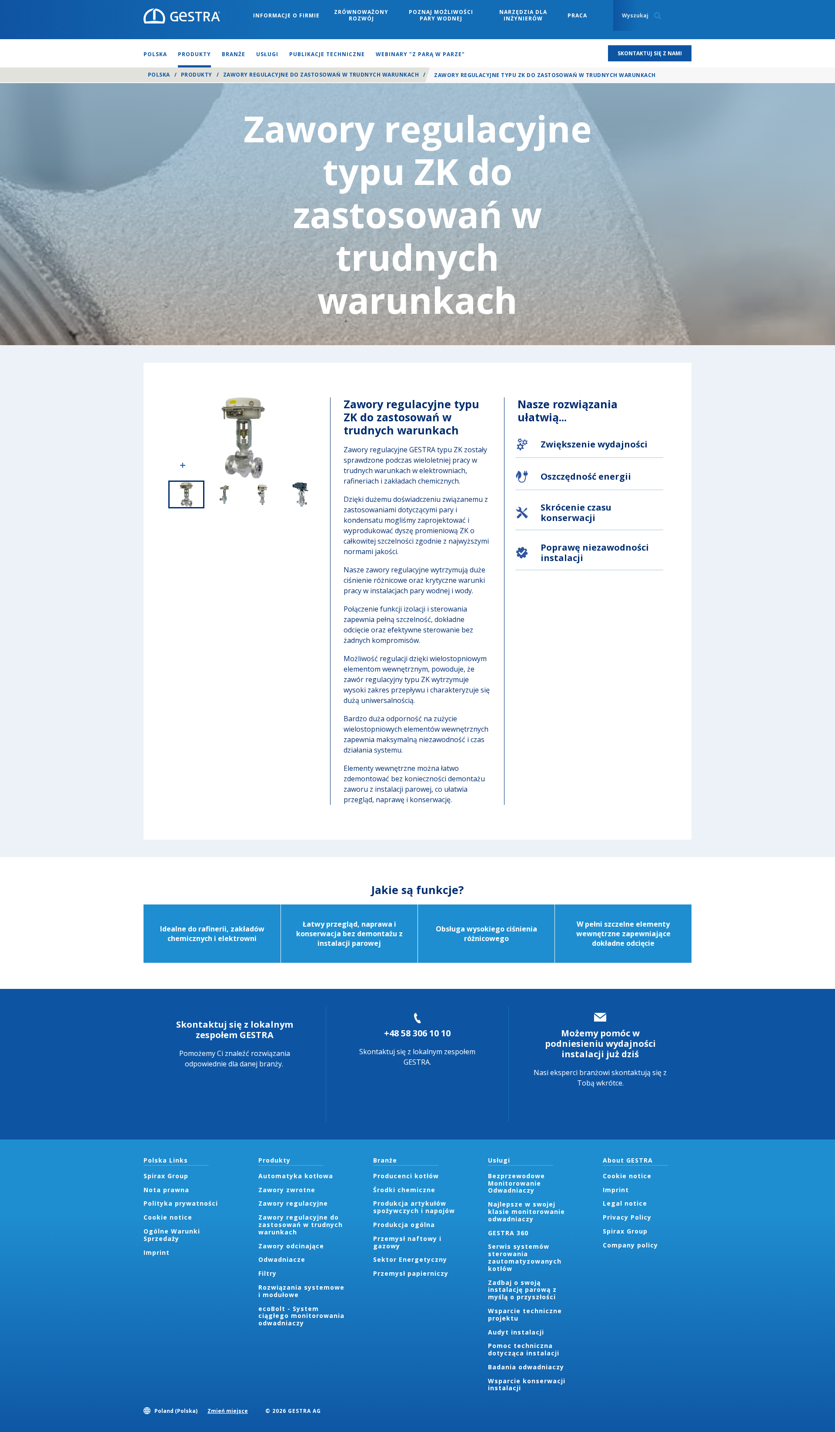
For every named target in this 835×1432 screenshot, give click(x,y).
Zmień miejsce (227, 1411)
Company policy (630, 1245)
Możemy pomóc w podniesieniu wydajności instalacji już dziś (600, 1043)
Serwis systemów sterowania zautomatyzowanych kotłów (524, 1257)
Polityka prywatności (181, 1203)
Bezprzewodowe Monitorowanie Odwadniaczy (516, 1183)
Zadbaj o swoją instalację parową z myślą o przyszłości (522, 1289)
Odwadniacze (281, 1259)
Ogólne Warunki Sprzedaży (172, 1235)
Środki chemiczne (404, 1190)
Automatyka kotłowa (295, 1176)
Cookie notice (168, 1217)
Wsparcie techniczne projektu (525, 1314)
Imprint (157, 1252)
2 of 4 (224, 494)
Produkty (196, 74)
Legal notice (625, 1203)
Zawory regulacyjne (293, 1203)
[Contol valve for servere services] (243, 437)
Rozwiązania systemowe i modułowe (301, 1291)
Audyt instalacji (516, 1332)
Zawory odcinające (291, 1246)
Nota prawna (166, 1190)
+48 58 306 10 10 (417, 1033)
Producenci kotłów (406, 1176)
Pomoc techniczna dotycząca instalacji (523, 1349)
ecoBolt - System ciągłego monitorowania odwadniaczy (301, 1316)
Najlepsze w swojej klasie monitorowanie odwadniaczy (526, 1211)
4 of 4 (300, 494)
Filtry (267, 1273)
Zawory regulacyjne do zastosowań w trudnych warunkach (321, 74)
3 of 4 (262, 494)
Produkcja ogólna (404, 1224)
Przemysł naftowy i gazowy (407, 1242)
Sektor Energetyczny (410, 1259)
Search (657, 15)
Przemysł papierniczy (410, 1273)
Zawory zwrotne (286, 1190)
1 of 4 (186, 494)
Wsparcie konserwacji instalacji (526, 1384)
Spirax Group (166, 1176)
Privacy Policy (627, 1217)
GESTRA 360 (508, 1233)
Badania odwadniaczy (526, 1367)
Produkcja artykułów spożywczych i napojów (414, 1207)
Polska (159, 74)
